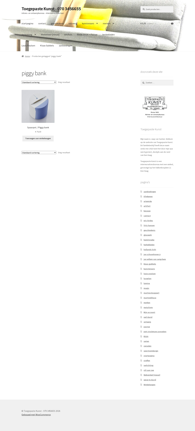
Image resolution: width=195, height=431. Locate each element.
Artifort (68, 34)
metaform (148, 307)
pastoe (147, 326)
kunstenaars (88, 23)
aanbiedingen (65, 45)
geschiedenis (57, 23)
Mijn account (149, 312)
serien (146, 341)
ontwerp (73, 23)
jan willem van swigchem (155, 259)
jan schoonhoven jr (152, 254)
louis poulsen (150, 273)
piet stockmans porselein (155, 331)
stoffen (147, 360)
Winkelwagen (149, 384)
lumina (147, 283)
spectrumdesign (151, 351)
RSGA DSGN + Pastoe (87, 34)
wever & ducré (150, 379)
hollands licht (150, 249)
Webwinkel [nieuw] (50, 34)
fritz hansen (149, 225)
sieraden (147, 346)
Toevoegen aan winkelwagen (38, 138)
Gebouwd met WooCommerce (36, 414)
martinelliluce (150, 297)
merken (106, 23)
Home (27, 56)
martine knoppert (151, 293)
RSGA (146, 336)
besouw (147, 211)
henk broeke (149, 240)
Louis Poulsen (28, 45)
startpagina (27, 23)
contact (42, 23)
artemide (148, 201)
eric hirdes (148, 220)
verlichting (27, 34)
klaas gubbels (150, 264)
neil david (148, 317)
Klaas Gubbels (47, 45)
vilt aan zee (149, 370)
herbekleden (108, 34)
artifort (147, 206)
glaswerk (148, 235)
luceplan (147, 278)
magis (146, 288)
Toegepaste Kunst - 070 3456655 (51, 9)
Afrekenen (148, 196)
